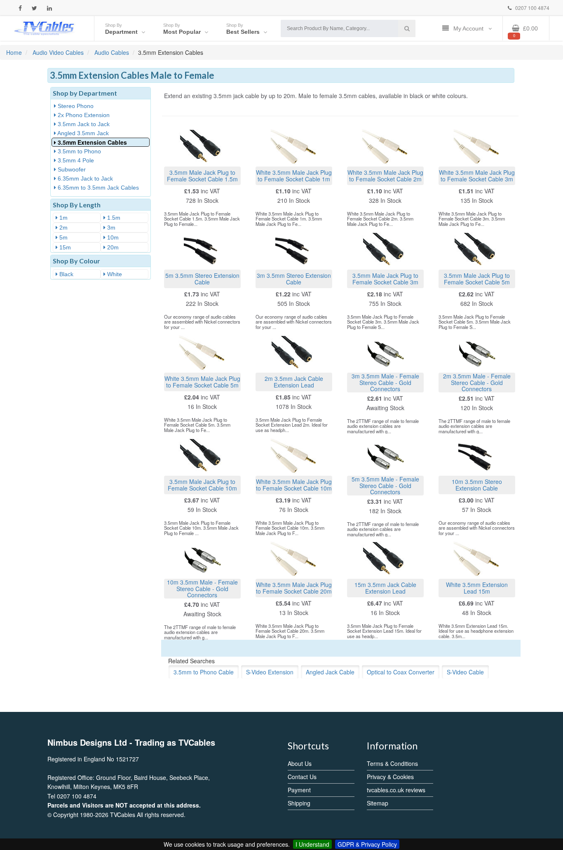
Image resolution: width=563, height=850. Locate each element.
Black (65, 274)
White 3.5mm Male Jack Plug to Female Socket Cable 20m (294, 587)
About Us (300, 763)
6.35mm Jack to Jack (84, 178)
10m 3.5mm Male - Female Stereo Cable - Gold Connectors (202, 589)
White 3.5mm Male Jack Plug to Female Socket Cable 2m (385, 175)
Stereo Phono (75, 106)
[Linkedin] (49, 8)
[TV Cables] (44, 27)
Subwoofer (71, 169)
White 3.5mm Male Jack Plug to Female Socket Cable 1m (294, 175)
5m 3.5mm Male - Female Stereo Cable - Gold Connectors (385, 485)
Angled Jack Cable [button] (330, 672)
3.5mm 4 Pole (75, 160)
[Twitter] (34, 8)
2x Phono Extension (83, 115)
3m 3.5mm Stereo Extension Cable (294, 278)
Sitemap (377, 803)
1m (63, 217)
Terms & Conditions (392, 763)
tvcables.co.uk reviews (396, 790)
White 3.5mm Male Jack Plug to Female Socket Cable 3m (477, 175)
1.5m (113, 217)
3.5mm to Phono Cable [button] (204, 672)
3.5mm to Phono (78, 151)
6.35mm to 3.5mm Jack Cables (97, 187)
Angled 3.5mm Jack (82, 133)
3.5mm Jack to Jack (83, 124)
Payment (299, 790)
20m (112, 247)
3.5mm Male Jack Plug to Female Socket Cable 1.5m (202, 175)
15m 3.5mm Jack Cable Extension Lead (385, 587)
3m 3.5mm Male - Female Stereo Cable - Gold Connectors (385, 382)
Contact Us (302, 777)
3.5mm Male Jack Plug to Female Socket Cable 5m (477, 278)
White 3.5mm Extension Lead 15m (477, 587)
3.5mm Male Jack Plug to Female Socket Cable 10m (202, 484)
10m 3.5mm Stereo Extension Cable (477, 484)
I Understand (312, 844)
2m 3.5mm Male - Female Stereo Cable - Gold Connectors (477, 382)
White (114, 274)
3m (110, 227)
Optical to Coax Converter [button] (400, 672)
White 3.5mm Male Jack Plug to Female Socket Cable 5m (202, 381)
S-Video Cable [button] (465, 672)
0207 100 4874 (531, 7)
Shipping (299, 803)
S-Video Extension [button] (269, 672)
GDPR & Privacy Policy (367, 844)
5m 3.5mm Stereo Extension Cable (202, 278)
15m (64, 247)
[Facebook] (20, 8)
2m (63, 227)
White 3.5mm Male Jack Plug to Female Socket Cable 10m (294, 484)
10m (112, 237)
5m (63, 237)
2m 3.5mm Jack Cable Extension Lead (294, 381)
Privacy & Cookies (390, 777)
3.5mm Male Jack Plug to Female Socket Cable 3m (385, 278)
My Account (469, 28)
